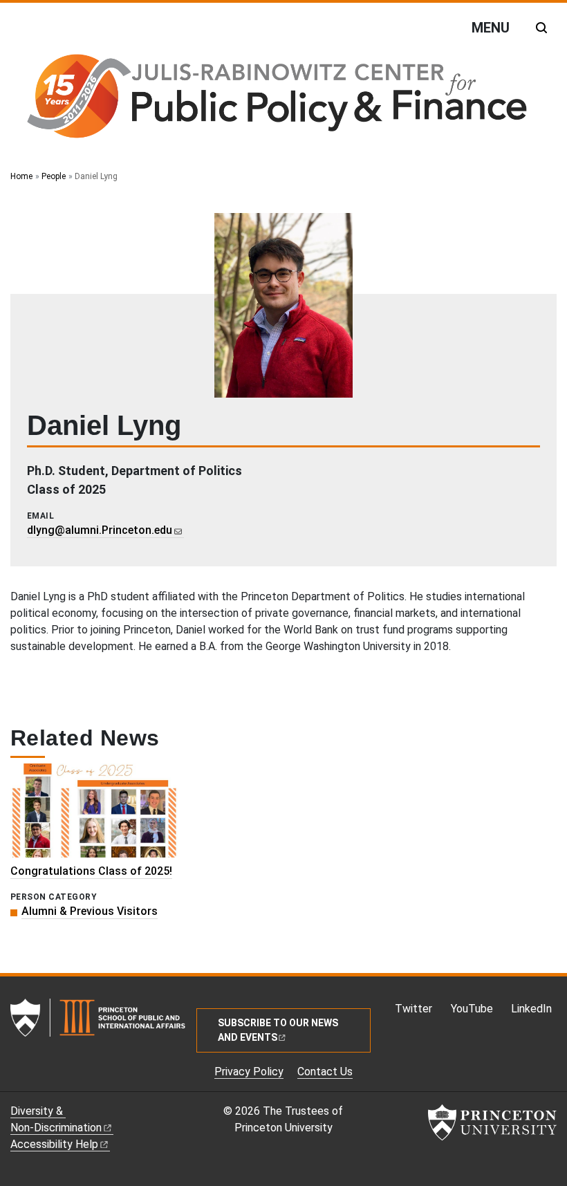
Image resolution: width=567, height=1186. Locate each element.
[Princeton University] (492, 1122)
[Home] (275, 98)
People (53, 176)
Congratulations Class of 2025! (91, 871)
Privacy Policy (249, 1071)
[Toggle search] (541, 27)
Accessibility (54, 1144)
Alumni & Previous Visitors (89, 911)
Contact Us (325, 1071)
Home (21, 176)
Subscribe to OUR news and (278, 1030)
